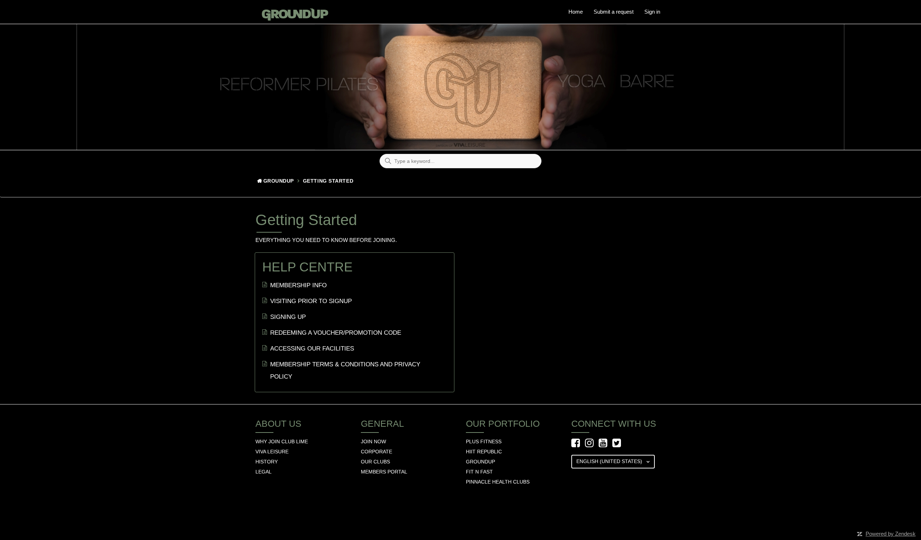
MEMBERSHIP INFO (298, 285)
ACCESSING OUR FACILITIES (312, 348)
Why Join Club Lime (281, 441)
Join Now (373, 441)
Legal (263, 472)
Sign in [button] (652, 12)
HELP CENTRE (307, 267)
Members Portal (384, 472)
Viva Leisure (272, 451)
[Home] (292, 12)
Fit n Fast (479, 472)
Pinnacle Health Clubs (498, 482)
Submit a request (614, 12)
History (266, 462)
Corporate (376, 451)
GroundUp (278, 181)
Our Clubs (375, 462)
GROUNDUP (480, 462)
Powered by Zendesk (891, 534)
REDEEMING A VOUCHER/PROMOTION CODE (335, 332)
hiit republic (484, 451)
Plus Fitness (484, 441)
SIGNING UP (288, 317)
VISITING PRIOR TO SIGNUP (311, 301)
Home (575, 12)
